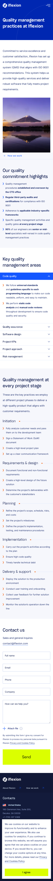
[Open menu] (48, 5)
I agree (26, 872)
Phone (8, 679)
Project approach (12, 349)
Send (26, 757)
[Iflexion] (12, 5)
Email (7, 667)
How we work (15, 156)
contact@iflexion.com (15, 643)
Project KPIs (9, 341)
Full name (10, 655)
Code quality (10, 276)
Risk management (13, 356)
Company (10, 691)
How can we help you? (16, 703)
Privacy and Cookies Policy (22, 743)
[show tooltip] (21, 728)
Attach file (13, 728)
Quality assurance (13, 327)
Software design (12, 334)
